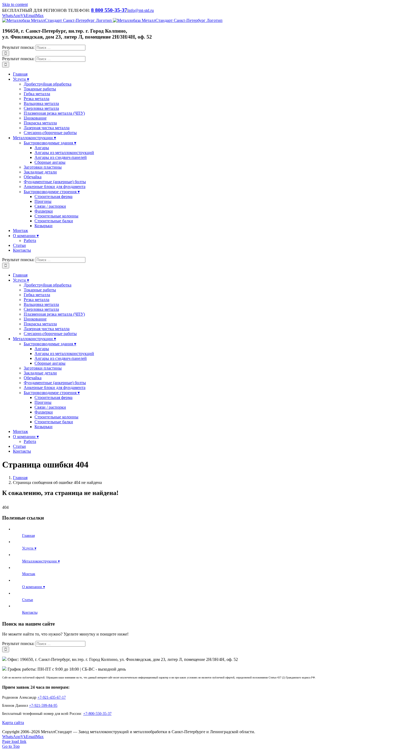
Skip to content (15, 4)
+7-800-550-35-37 (97, 714)
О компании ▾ (33, 587)
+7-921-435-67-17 (51, 697)
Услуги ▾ (29, 548)
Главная (28, 536)
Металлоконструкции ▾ (41, 561)
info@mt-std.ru (141, 10)
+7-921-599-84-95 (43, 706)
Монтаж (28, 574)
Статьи (27, 600)
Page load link (14, 741)
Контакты (29, 612)
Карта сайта (13, 722)
